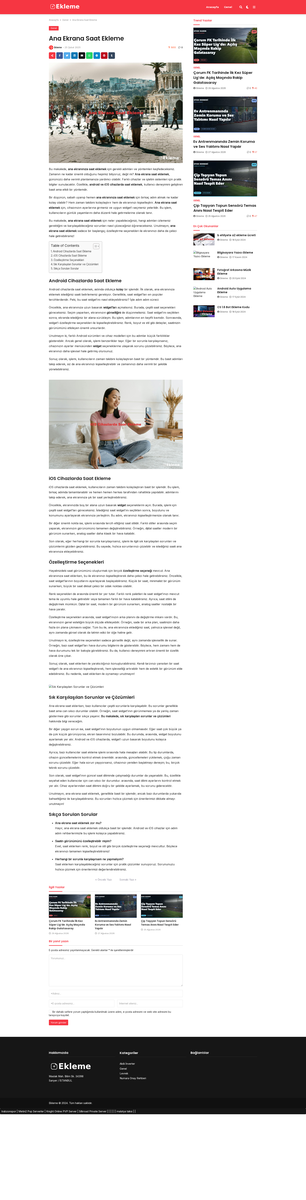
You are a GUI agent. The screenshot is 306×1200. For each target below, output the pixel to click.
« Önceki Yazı (103, 879)
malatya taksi (124, 1111)
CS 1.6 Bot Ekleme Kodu (233, 307)
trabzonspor (8, 1111)
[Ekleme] (65, 6)
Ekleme (58, 47)
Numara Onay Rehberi (133, 1078)
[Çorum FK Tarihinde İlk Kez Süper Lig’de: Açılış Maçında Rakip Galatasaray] (70, 906)
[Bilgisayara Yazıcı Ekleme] (204, 257)
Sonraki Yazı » (128, 879)
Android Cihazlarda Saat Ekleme (72, 251)
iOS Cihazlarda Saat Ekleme (70, 255)
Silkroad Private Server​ (92, 1111)
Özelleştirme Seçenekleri (69, 260)
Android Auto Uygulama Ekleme (234, 290)
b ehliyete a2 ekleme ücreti (236, 235)
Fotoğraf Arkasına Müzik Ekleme (234, 272)
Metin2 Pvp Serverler (31, 1111)
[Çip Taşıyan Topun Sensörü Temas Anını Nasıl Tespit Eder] (162, 906)
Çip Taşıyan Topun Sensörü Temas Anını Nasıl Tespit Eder (160, 922)
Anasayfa (212, 7)
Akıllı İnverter (127, 1063)
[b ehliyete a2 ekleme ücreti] (204, 239)
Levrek (124, 1073)
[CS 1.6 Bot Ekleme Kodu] (204, 311)
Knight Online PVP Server (61, 1111)
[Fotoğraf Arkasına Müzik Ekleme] (204, 274)
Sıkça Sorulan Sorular (66, 268)
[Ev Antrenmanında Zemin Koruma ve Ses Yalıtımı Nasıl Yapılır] (116, 906)
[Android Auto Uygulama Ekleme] (204, 293)
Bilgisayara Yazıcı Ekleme (235, 252)
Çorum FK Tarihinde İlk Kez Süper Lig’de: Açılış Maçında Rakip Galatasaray (67, 924)
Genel (228, 7)
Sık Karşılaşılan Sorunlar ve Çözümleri (75, 264)
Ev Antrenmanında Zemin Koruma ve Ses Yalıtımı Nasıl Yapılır (113, 924)
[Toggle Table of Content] (94, 246)
